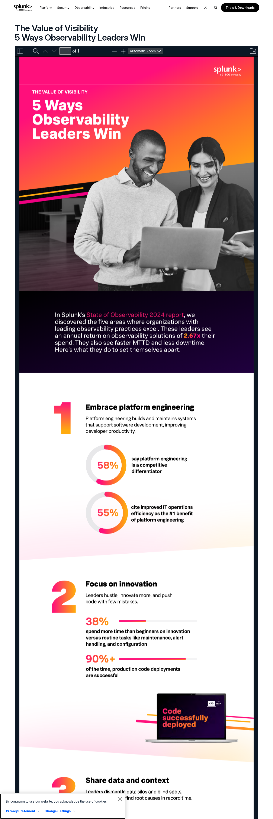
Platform (45, 7)
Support (192, 7)
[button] (46, 7)
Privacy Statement (20, 811)
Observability (84, 7)
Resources (127, 7)
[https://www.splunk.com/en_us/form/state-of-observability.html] (135, 314)
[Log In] (205, 8)
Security (63, 7)
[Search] (215, 7)
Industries (106, 7)
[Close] (120, 799)
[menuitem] (46, 7)
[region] (62, 806)
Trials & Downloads (240, 7)
